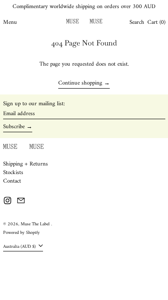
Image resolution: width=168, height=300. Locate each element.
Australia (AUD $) (20, 246)
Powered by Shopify (21, 232)
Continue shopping (80, 84)
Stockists (13, 172)
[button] (136, 22)
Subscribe (14, 127)
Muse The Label (36, 224)
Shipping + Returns (25, 164)
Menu (10, 22)
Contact (12, 181)
